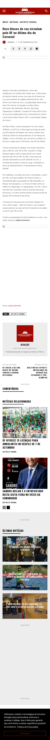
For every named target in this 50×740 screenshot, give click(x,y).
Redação (11, 42)
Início (5, 22)
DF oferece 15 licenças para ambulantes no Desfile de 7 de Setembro (21, 443)
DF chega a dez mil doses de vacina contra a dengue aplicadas (12, 371)
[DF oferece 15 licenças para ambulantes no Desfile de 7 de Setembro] (25, 422)
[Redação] (5, 42)
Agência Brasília (14, 306)
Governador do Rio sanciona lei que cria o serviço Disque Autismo (25, 605)
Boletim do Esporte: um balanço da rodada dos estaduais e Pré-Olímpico (37, 372)
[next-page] (8, 507)
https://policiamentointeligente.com (25, 348)
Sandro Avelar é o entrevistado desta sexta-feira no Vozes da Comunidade (23, 494)
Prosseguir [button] (25, 733)
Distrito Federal (28, 22)
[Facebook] (13, 48)
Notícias (14, 22)
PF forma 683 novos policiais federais (25, 548)
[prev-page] (4, 507)
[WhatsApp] (30, 48)
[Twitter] (19, 48)
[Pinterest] (25, 48)
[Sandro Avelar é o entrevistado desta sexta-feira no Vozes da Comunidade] (25, 473)
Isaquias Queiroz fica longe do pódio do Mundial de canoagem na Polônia (25, 577)
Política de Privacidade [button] (27, 727)
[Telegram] (36, 48)
